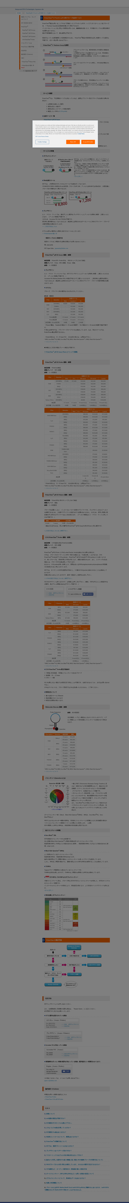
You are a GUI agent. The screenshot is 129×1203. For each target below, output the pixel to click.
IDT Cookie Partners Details (41, 136)
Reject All (73, 141)
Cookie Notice (81, 133)
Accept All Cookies (88, 141)
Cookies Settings (42, 141)
